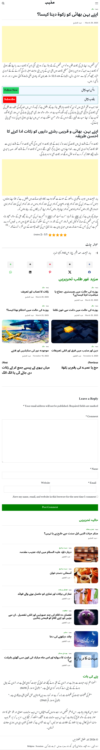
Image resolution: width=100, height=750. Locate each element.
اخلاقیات (64, 610)
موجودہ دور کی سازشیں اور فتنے (30, 350)
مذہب (50, 3)
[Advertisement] (50, 44)
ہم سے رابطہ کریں (50, 746)
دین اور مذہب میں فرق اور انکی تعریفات (74, 350)
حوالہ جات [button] (91, 245)
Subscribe (9, 99)
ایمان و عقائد (90, 529)
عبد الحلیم (77, 23)
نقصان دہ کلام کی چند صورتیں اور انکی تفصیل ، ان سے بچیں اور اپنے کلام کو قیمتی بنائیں (39, 616)
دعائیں (65, 632)
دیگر (93, 9)
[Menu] (96, 3)
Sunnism (39, 746)
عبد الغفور (77, 356)
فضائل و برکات (62, 590)
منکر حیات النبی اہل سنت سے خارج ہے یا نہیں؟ (71, 533)
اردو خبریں (95, 746)
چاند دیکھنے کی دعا (60, 636)
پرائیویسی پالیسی (77, 746)
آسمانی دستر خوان (60, 573)
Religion (30, 746)
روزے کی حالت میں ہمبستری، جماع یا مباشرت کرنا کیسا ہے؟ (76, 293)
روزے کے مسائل (62, 653)
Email (92, 483)
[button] (7, 226)
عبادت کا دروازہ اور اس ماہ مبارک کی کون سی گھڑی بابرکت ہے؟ (37, 659)
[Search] (3, 3)
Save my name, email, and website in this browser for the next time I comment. (54, 497)
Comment (92, 416)
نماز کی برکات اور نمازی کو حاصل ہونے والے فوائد (44, 594)
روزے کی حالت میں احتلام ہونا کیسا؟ (27, 310)
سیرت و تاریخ (63, 548)
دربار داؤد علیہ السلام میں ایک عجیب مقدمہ (45, 552)
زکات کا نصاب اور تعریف (35, 291)
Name (94, 469)
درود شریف (86, 746)
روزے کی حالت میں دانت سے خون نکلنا (75, 310)
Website (45, 483)
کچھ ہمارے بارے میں (64, 746)
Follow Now (11, 90)
